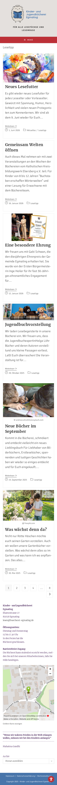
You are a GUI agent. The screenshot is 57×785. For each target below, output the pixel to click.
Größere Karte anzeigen (12, 724)
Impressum (10, 776)
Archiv (6, 756)
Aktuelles (31, 130)
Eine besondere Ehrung (28, 245)
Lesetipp (42, 130)
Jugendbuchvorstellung (28, 324)
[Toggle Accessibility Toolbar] (51, 779)
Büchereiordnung (44, 776)
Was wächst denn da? (26, 529)
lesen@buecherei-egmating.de (18, 620)
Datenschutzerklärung (26, 776)
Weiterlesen (11, 126)
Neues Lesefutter (21, 86)
